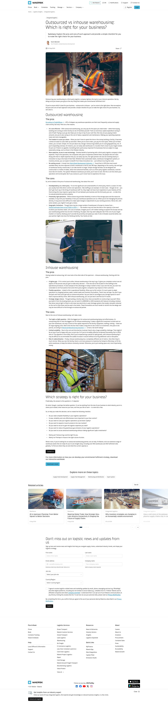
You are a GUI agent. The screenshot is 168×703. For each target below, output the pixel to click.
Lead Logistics (61, 638)
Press (116, 643)
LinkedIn (76, 686)
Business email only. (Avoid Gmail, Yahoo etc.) (58, 567)
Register (129, 7)
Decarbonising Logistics (64, 666)
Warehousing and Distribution (96, 477)
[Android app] (134, 686)
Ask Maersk (96, 3)
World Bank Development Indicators (81, 163)
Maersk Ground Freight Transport (67, 663)
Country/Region (50, 579)
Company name (90, 561)
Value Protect (61, 668)
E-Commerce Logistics (64, 646)
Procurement (119, 638)
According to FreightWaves (54, 122)
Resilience (33, 511)
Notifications (113, 2)
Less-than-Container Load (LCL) (66, 649)
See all (136, 485)
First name (49, 553)
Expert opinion (111, 477)
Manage (59, 7)
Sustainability (119, 646)
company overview (74, 593)
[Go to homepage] (35, 2)
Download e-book (52, 464)
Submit (49, 606)
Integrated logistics (49, 12)
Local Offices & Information (36, 646)
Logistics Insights (38, 12)
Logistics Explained (92, 638)
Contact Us (136, 3)
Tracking (52, 7)
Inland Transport (62, 635)
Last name (88, 553)
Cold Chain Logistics (63, 652)
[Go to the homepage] (35, 683)
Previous (132, 527)
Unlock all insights (35, 699)
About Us (118, 632)
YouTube (84, 686)
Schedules (44, 7)
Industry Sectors (91, 632)
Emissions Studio (91, 658)
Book (35, 7)
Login (137, 7)
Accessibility (119, 649)
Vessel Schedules (33, 638)
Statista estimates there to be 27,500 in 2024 (63, 207)
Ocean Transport (62, 629)
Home (29, 12)
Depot (59, 657)
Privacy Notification (114, 595)
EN (105, 3)
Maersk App (89, 649)
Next (138, 527)
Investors (118, 635)
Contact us (50, 451)
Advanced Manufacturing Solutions (73, 328)
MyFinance (89, 646)
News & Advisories (91, 629)
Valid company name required (93, 567)
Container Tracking (33, 635)
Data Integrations (91, 652)
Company (79, 7)
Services (69, 7)
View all (59, 672)
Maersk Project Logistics (64, 654)
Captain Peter (90, 655)
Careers (117, 629)
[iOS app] (134, 681)
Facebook (80, 686)
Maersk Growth (120, 652)
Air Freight (60, 643)
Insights (88, 635)
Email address (50, 561)
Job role (48, 571)
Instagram (91, 686)
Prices (30, 7)
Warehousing (61, 640)
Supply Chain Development (60, 477)
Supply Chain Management (78, 477)
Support (125, 3)
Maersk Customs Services (65, 632)
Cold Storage (61, 660)
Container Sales (120, 640)
